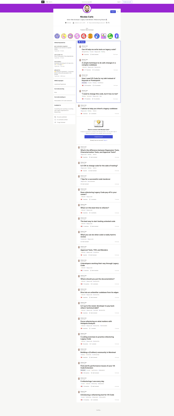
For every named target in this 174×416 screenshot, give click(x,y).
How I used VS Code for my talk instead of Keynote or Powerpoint (98, 79)
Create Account (99, 136)
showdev (83, 370)
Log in (118, 2)
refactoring (94, 383)
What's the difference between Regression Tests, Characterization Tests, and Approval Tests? (100, 151)
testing (103, 51)
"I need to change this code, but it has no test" (100, 94)
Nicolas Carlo (85, 46)
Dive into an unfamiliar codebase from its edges (99, 292)
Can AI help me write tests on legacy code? (99, 49)
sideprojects (102, 370)
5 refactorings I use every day (92, 381)
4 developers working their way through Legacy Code (100, 264)
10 (97, 98)
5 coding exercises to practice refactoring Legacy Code (97, 338)
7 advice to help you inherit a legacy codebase (99, 109)
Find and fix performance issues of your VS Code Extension (98, 367)
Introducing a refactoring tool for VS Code (97, 395)
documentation (91, 181)
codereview (84, 239)
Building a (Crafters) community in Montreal (98, 352)
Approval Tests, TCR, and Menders (94, 250)
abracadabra (102, 397)
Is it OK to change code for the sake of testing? (99, 166)
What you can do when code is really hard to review (98, 236)
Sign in (105, 140)
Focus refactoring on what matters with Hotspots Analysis (96, 322)
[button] (57, 36)
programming (85, 51)
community (88, 354)
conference (100, 82)
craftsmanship (95, 354)
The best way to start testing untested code (98, 221)
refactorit (84, 67)
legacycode (97, 51)
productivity (98, 67)
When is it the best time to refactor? (95, 208)
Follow (113, 11)
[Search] (47, 2)
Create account (127, 2)
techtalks (84, 82)
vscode (91, 51)
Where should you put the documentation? (98, 279)
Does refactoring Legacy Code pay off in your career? (99, 193)
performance (94, 370)
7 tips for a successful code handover (95, 179)
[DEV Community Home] (43, 2)
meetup (95, 82)
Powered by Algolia (86, 2)
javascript (89, 96)
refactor (94, 110)
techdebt (95, 310)
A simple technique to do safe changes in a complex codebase (99, 64)
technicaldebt (103, 325)
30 (97, 85)
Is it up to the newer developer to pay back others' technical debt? (97, 307)
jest (101, 96)
